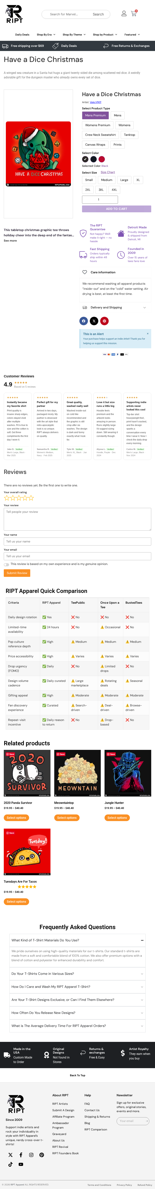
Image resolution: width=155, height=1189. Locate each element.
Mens (117, 115)
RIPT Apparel (17, 1184)
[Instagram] (31, 1155)
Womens (124, 125)
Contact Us (92, 1110)
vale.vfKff (95, 102)
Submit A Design (63, 1110)
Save (11, 754)
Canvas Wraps (95, 145)
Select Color (90, 153)
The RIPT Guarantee (97, 227)
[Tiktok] (10, 1164)
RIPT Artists (60, 1104)
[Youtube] (21, 1164)
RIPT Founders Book (65, 1153)
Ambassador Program (60, 1125)
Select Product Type (96, 108)
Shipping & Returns (97, 1117)
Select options (16, 818)
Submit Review (17, 573)
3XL (101, 190)
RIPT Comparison (95, 1129)
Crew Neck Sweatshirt (100, 135)
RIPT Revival (60, 1147)
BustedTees (134, 603)
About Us (58, 1140)
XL (138, 180)
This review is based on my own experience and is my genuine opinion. (59, 564)
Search (98, 14)
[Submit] (147, 1121)
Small (89, 180)
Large (124, 180)
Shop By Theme (72, 34)
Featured (130, 34)
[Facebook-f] (21, 1155)
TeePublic (78, 603)
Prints (118, 145)
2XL (87, 190)
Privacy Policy (124, 1185)
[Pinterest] (41, 1155)
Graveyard (59, 1134)
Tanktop (129, 135)
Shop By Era (44, 34)
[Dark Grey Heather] (93, 159)
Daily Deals (22, 34)
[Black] (85, 159)
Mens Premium (95, 115)
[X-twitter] (10, 1155)
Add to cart (116, 209)
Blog (87, 1123)
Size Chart (108, 172)
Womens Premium (97, 125)
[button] (83, 321)
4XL (114, 190)
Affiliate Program (63, 1117)
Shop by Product (103, 34)
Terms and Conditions (99, 1185)
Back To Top (77, 1075)
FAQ (87, 1104)
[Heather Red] (101, 159)
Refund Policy (145, 1185)
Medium (106, 180)
